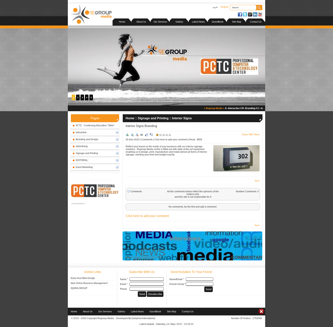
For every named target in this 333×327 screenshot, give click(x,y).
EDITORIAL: (82, 160)
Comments (147, 139)
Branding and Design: (87, 139)
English (225, 7)
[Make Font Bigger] (132, 134)
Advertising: (82, 146)
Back (257, 181)
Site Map (236, 21)
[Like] (146, 134)
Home (122, 21)
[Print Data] (141, 134)
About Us (141, 21)
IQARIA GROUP (79, 288)
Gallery (179, 21)
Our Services (160, 21)
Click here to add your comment (171, 139)
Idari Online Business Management (89, 283)
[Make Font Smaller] (136, 134)
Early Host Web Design (83, 278)
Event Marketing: (84, 167)
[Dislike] (151, 134)
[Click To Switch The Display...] (261, 313)
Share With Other (251, 134)
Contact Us (256, 21)
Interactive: (81, 132)
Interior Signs (182, 118)
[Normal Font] (127, 134)
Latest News (198, 21)
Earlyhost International (143, 318)
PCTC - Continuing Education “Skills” (95, 125)
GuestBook (217, 21)
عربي (215, 7)
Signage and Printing (87, 153)
